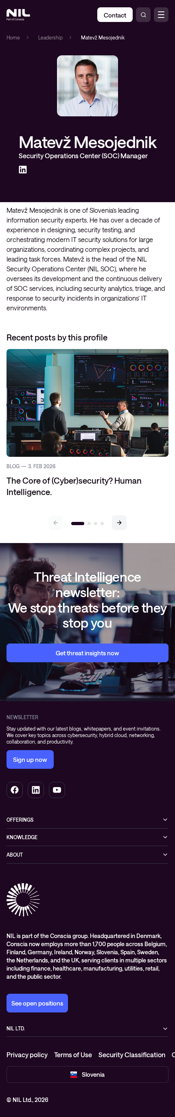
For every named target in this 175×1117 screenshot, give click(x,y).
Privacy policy (27, 1054)
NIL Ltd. (16, 1028)
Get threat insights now (87, 653)
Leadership (50, 37)
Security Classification (131, 1054)
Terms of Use (73, 1054)
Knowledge (22, 837)
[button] (119, 522)
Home (13, 37)
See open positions (37, 1003)
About (15, 854)
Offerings (20, 819)
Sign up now (30, 759)
